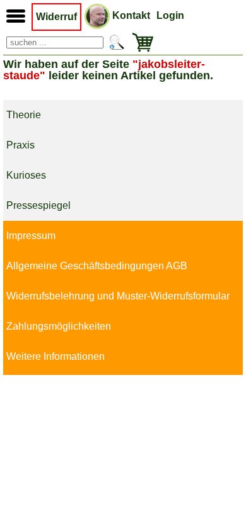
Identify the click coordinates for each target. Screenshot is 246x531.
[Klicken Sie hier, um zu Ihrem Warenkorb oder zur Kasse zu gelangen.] (140, 43)
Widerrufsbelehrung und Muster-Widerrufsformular (118, 296)
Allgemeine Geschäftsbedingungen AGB (96, 265)
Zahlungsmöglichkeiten (58, 326)
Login (170, 15)
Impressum (31, 235)
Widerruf (56, 16)
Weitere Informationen (55, 356)
